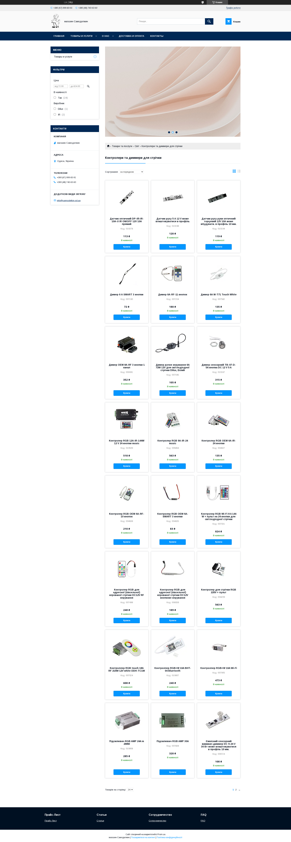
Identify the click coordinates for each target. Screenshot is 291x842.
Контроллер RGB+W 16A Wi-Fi (218, 668)
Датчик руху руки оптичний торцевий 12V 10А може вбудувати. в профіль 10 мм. (218, 221)
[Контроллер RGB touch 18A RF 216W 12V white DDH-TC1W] (126, 647)
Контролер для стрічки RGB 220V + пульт (218, 591)
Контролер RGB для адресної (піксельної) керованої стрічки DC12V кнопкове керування (172, 593)
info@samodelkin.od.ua (68, 200)
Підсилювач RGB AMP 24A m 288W (126, 742)
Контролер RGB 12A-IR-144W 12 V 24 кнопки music (126, 442)
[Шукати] (209, 21)
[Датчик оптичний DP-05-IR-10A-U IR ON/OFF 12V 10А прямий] (126, 197)
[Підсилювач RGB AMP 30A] (172, 720)
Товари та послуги (122, 146)
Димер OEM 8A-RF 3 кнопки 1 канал (127, 366)
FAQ (203, 820)
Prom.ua (161, 834)
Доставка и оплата (131, 36)
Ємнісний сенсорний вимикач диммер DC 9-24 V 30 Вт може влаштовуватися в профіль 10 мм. (218, 745)
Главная (59, 36)
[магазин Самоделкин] (55, 27)
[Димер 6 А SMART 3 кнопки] (126, 273)
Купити (126, 247)
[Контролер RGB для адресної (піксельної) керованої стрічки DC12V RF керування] (126, 568)
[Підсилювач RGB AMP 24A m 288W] (126, 720)
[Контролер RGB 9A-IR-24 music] (172, 419)
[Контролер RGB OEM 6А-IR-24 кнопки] (218, 419)
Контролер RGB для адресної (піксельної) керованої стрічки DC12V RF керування (126, 593)
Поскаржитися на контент (143, 837)
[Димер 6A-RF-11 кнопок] (172, 273)
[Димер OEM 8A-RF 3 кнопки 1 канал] (126, 343)
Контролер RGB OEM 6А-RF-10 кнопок (126, 515)
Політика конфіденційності (169, 837)
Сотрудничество (157, 820)
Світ (137, 146)
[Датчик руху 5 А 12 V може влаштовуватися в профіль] (172, 197)
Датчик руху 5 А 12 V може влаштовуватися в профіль (173, 220)
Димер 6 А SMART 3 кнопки (126, 294)
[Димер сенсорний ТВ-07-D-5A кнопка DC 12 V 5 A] (218, 343)
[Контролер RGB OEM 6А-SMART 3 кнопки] (172, 492)
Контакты (156, 36)
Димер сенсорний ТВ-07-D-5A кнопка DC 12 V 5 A (219, 366)
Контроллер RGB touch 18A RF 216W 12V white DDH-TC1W (126, 669)
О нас (105, 36)
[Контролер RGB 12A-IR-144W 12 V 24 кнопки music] (126, 419)
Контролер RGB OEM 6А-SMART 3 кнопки (172, 515)
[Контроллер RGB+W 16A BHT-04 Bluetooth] (172, 647)
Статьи (100, 820)
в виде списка (238, 172)
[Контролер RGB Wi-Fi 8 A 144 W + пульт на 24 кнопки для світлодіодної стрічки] (218, 492)
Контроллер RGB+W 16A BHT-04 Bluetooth (172, 669)
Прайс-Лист (51, 820)
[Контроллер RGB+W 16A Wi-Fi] (218, 647)
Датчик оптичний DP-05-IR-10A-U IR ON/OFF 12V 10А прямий (127, 221)
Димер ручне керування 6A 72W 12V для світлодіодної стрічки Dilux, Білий (173, 367)
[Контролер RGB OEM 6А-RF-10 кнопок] (126, 492)
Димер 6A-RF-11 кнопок (172, 294)
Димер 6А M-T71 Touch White (219, 294)
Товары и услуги (81, 36)
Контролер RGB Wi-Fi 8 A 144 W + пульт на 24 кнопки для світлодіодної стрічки (218, 516)
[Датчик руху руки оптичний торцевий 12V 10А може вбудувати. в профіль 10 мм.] (218, 197)
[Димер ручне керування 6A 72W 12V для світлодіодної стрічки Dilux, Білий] (172, 343)
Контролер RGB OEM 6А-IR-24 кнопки (219, 442)
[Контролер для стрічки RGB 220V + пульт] (218, 568)
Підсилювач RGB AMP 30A (173, 741)
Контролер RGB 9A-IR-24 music (172, 442)
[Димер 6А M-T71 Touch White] (218, 273)
